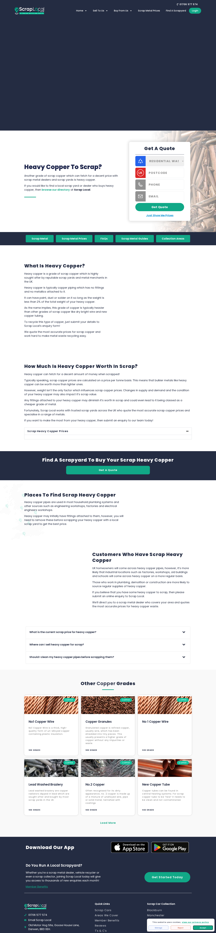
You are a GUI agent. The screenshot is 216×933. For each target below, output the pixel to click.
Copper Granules (99, 721)
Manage (158, 928)
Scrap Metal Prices (149, 10)
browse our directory (56, 190)
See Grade (34, 750)
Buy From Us (121, 10)
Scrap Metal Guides (134, 238)
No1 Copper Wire (41, 721)
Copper (106, 683)
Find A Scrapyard (176, 10)
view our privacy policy (195, 922)
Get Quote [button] (159, 207)
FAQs (104, 238)
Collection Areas (173, 238)
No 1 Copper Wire (155, 721)
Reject (181, 928)
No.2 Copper (95, 784)
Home (79, 10)
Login (195, 10)
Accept (203, 928)
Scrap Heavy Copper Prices (47, 431)
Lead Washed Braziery (46, 784)
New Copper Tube (156, 784)
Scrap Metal (40, 238)
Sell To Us (98, 10)
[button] (187, 4)
